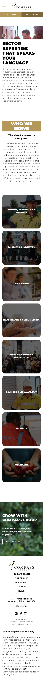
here (13, 675)
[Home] (21, 565)
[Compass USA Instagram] (25, 613)
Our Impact (21, 582)
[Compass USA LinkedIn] (16, 613)
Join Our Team (10, 14)
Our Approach (21, 574)
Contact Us (21, 606)
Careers (21, 587)
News (21, 591)
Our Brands (21, 578)
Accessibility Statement (21, 624)
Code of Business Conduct (21, 622)
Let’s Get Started (13, 541)
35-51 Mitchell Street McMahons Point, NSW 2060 (21, 600)
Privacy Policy (21, 619)
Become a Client (32, 14)
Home (21, 6)
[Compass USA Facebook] (20, 613)
